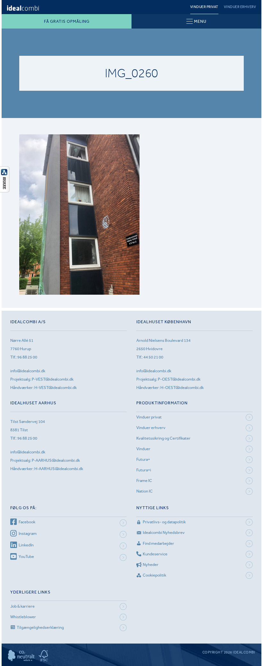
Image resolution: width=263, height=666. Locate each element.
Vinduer (143, 448)
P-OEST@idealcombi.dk (179, 379)
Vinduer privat (204, 7)
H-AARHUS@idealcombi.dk (58, 468)
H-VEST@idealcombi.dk (55, 387)
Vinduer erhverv (240, 7)
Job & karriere (22, 606)
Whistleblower (23, 616)
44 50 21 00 (153, 357)
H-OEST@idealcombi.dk (182, 387)
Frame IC (144, 480)
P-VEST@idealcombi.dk (52, 379)
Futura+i (143, 470)
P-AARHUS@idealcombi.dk (56, 460)
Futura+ (143, 459)
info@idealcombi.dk (27, 370)
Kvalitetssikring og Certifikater (163, 438)
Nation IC (144, 491)
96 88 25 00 (27, 357)
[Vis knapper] (5, 190)
